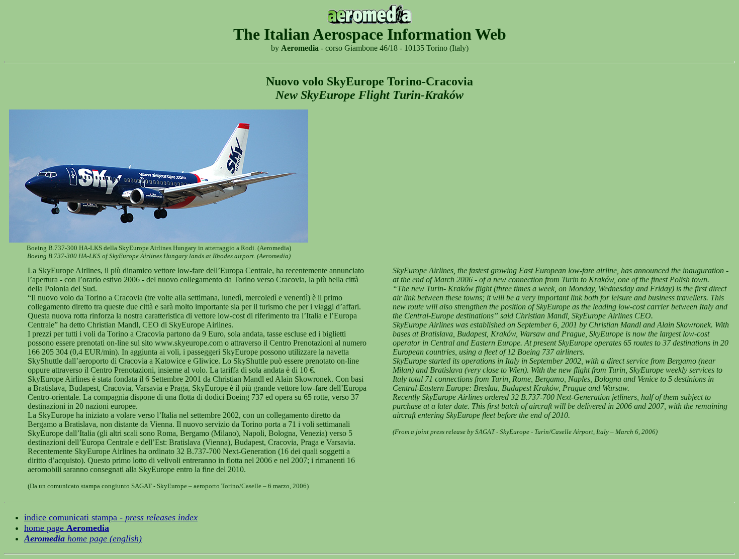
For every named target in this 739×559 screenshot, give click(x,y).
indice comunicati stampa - (111, 517)
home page (66, 528)
